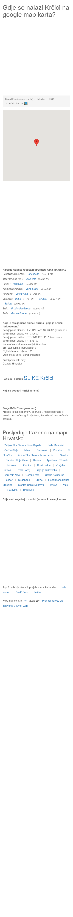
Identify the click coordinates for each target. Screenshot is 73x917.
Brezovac (28, 489)
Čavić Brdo (22, 592)
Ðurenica (11, 465)
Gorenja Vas (32, 475)
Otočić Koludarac (54, 475)
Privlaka (57, 450)
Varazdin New (12, 475)
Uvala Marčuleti (55, 445)
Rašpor (8, 480)
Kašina (37, 460)
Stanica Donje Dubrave (31, 484)
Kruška (43, 298)
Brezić (39, 480)
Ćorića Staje (11, 450)
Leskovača (22, 293)
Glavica (64, 455)
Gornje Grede (19, 313)
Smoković (42, 450)
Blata (18, 298)
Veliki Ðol (31, 278)
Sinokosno (33, 274)
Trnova (53, 484)
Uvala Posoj (23, 470)
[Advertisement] (36, 55)
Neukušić (18, 283)
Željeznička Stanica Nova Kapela (22, 445)
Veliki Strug (32, 288)
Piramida (27, 465)
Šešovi (8, 303)
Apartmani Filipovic (57, 460)
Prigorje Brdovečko (46, 470)
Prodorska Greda (20, 308)
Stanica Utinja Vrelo (17, 460)
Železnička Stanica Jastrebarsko (36, 455)
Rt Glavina (12, 489)
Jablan (27, 450)
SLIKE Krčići (38, 377)
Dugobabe (24, 480)
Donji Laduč (43, 465)
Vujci (65, 484)
